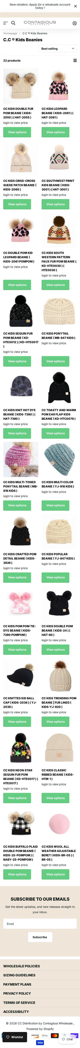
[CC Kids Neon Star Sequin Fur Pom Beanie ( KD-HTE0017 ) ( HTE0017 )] (20, 747)
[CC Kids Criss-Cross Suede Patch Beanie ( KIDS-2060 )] (20, 158)
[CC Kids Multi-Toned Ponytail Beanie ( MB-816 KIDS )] (20, 459)
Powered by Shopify (40, 1029)
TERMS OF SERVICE (19, 1003)
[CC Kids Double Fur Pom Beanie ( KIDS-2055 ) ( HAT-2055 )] (20, 86)
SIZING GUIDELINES (19, 975)
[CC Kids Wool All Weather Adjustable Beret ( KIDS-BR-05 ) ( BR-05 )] (59, 824)
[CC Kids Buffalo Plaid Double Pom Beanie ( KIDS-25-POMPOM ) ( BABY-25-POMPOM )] (20, 824)
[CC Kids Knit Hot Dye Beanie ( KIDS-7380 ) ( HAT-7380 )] (20, 387)
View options (17, 132)
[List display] (75, 60)
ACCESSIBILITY (16, 1012)
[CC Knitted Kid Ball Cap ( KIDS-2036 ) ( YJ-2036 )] (20, 675)
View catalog (5, 23)
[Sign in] (74, 23)
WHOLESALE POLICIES (21, 966)
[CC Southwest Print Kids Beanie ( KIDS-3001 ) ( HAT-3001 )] (59, 158)
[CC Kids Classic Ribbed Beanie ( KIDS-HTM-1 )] (59, 747)
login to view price (15, 122)
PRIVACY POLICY (17, 993)
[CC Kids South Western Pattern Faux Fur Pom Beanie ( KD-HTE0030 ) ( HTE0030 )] (59, 230)
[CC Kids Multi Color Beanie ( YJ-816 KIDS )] (59, 459)
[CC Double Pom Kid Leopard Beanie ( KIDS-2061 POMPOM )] (20, 230)
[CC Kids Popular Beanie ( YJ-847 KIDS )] (59, 531)
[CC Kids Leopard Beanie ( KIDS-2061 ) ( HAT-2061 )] (59, 86)
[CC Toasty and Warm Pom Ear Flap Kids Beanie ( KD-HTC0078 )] (59, 387)
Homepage (10, 33)
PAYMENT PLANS (17, 984)
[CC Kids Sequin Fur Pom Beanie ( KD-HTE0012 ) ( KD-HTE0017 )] (20, 310)
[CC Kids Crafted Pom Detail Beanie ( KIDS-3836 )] (20, 531)
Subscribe (40, 937)
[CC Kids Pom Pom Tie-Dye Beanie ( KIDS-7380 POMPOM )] (20, 603)
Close (75, 6)
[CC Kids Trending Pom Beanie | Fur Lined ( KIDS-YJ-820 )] (59, 675)
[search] (13, 23)
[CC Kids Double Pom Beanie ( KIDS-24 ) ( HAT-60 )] (59, 603)
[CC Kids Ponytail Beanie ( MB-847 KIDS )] (59, 310)
